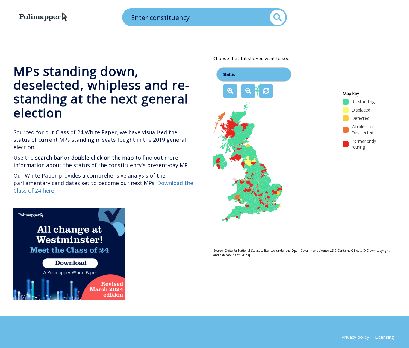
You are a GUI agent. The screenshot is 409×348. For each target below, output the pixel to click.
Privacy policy (355, 337)
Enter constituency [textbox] (160, 17)
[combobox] (204, 16)
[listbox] (245, 153)
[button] (230, 91)
